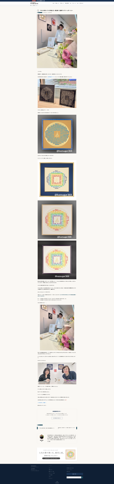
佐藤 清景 (41, 440)
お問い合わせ (68, 471)
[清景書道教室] (34, 3)
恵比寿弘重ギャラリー (51, 76)
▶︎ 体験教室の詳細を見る (57, 418)
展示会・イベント (40, 12)
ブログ (50, 476)
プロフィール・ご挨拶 (52, 473)
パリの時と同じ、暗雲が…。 (42, 402)
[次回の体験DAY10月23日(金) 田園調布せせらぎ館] (57, 1)
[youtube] (49, 441)
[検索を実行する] (82, 477)
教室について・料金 (51, 471)
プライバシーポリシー (69, 469)
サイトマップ (50, 478)
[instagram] (48, 441)
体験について (50, 469)
